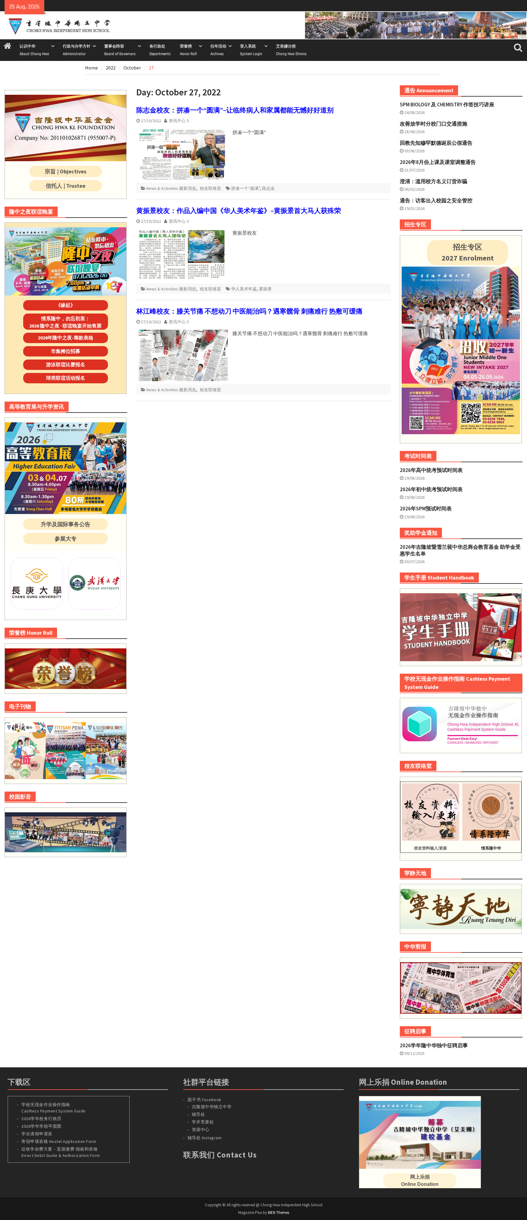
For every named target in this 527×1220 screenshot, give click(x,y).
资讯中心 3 (179, 120)
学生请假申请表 (36, 1134)
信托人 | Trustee (65, 185)
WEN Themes (278, 1212)
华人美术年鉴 (244, 289)
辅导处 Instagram (205, 1137)
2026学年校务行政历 (41, 1118)
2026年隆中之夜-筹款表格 (65, 338)
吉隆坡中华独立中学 (212, 1106)
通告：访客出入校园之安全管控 (436, 200)
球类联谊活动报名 (65, 378)
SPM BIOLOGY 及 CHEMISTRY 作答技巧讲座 (447, 104)
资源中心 (201, 1129)
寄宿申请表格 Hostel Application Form (59, 1141)
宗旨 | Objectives (65, 171)
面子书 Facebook (204, 1099)
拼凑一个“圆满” (245, 188)
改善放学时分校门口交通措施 (433, 123)
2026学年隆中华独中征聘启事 (434, 1045)
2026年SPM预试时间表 (426, 508)
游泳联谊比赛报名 (65, 364)
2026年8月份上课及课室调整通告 (438, 162)
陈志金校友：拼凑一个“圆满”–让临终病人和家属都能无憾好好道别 (235, 110)
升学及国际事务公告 (65, 524)
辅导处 (198, 1114)
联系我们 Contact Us (220, 1155)
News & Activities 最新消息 (171, 188)
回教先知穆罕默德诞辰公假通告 (436, 143)
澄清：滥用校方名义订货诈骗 (433, 181)
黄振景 (265, 289)
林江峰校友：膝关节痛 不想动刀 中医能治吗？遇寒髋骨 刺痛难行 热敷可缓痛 (249, 311)
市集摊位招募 (65, 351)
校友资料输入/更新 (430, 848)
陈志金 (268, 188)
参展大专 (66, 538)
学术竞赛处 (203, 1122)
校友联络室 (210, 188)
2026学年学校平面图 (41, 1126)
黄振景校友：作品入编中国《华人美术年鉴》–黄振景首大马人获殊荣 (238, 210)
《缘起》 (65, 305)
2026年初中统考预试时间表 (431, 489)
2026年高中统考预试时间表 (431, 470)
